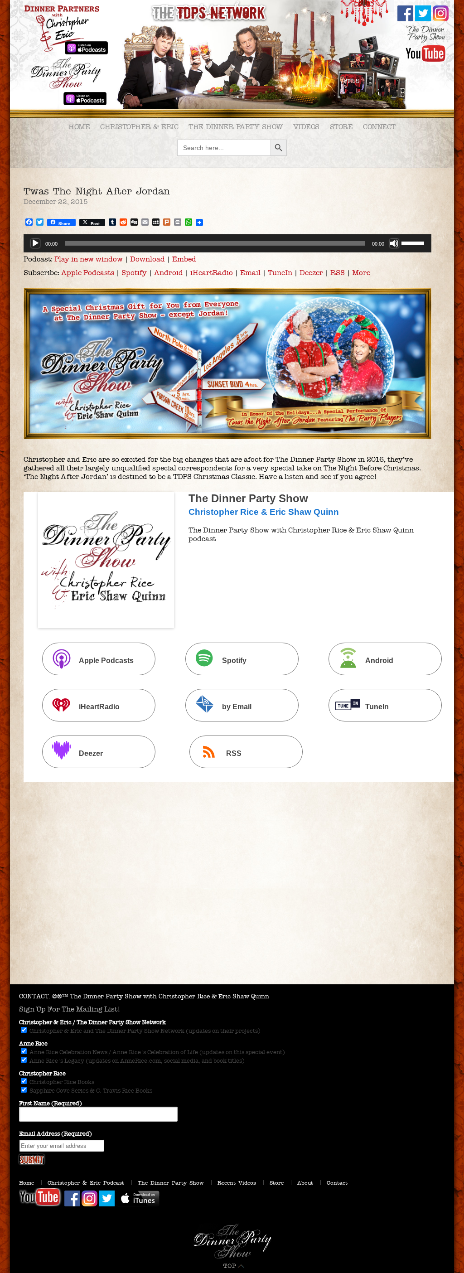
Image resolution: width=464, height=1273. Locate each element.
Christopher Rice (42, 1073)
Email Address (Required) (55, 1134)
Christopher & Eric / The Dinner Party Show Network (92, 1022)
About (305, 1183)
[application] (227, 243)
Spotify (134, 272)
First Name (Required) (50, 1103)
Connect (379, 126)
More (361, 272)
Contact (337, 1183)
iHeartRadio (211, 272)
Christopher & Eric (139, 126)
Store (341, 126)
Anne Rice (33, 1044)
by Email (236, 707)
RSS (337, 272)
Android (168, 272)
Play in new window (88, 259)
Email (250, 272)
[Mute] (394, 243)
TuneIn (280, 272)
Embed (184, 259)
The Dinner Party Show (235, 126)
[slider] (414, 242)
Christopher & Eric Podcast (86, 1183)
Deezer (311, 272)
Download (147, 259)
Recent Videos (237, 1183)
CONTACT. (34, 996)
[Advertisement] (232, 916)
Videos (306, 126)
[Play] (35, 243)
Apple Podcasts (87, 272)
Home (79, 126)
